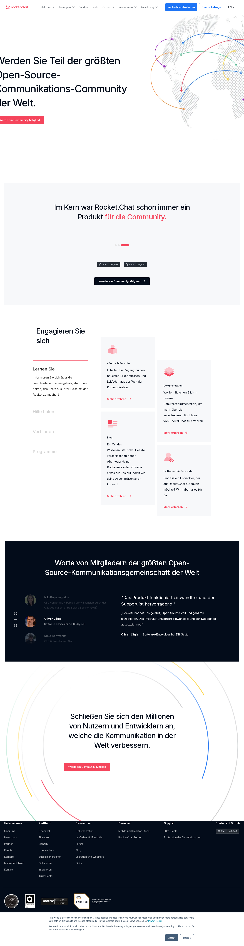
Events (8, 850)
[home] (17, 7)
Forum (79, 843)
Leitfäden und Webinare (90, 856)
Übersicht (44, 831)
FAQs (79, 863)
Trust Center (46, 875)
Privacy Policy (155, 920)
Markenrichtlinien (14, 863)
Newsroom (10, 837)
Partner (8, 843)
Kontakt (8, 869)
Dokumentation (84, 831)
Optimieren (45, 863)
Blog (78, 850)
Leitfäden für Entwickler (89, 837)
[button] (48, 7)
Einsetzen (44, 837)
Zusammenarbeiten (50, 856)
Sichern (43, 843)
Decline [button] (187, 937)
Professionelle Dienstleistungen (182, 837)
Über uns (9, 831)
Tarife (94, 7)
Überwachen (46, 850)
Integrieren (45, 869)
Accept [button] (171, 937)
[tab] (60, 381)
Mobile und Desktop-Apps (134, 831)
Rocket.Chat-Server (130, 837)
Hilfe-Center (171, 831)
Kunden (83, 7)
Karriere (9, 856)
